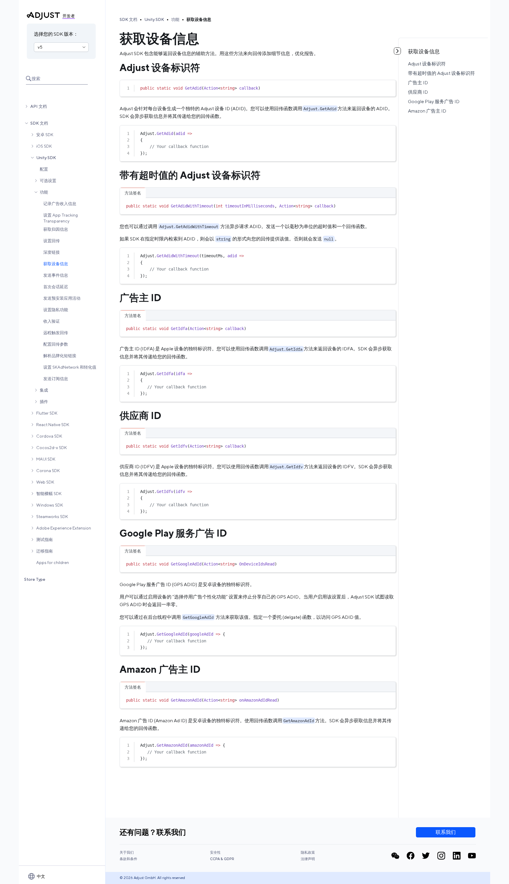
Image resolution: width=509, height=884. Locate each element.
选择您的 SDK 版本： (56, 34)
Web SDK (45, 482)
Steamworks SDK (52, 516)
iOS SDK (44, 146)
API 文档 (38, 106)
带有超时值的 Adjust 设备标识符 (441, 73)
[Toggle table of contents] (397, 51)
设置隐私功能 (55, 309)
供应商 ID (418, 92)
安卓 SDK (44, 134)
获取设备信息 (55, 263)
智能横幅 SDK (49, 493)
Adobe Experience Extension (63, 528)
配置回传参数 (55, 344)
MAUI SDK (45, 459)
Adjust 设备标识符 (427, 64)
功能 (44, 192)
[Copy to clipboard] (388, 87)
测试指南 (44, 539)
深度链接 (51, 252)
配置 (44, 169)
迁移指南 (44, 551)
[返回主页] (43, 16)
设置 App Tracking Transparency (60, 218)
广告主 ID (418, 82)
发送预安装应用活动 (61, 298)
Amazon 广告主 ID (427, 111)
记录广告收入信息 (59, 203)
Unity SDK (46, 157)
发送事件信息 (55, 275)
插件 (44, 401)
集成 (44, 390)
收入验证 (51, 321)
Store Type (34, 579)
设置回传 (51, 240)
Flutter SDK (46, 413)
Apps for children (52, 562)
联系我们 (446, 832)
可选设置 (48, 180)
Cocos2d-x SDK (51, 447)
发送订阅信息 (55, 378)
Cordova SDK (49, 436)
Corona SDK (48, 470)
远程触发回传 (55, 332)
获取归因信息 (55, 229)
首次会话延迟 (55, 286)
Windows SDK (49, 505)
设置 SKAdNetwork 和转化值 (69, 367)
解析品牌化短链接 (59, 355)
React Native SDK (52, 424)
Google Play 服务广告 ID (434, 101)
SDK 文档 (39, 123)
